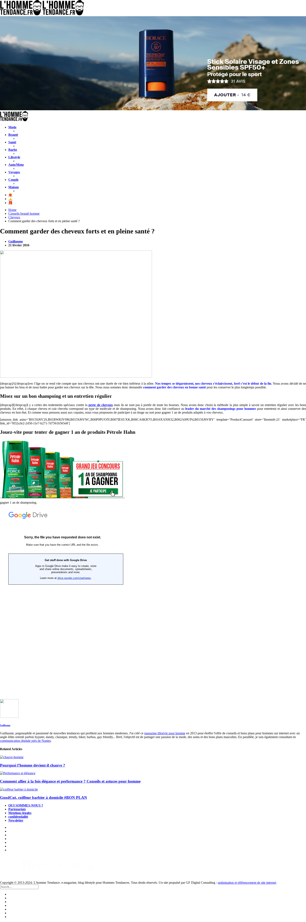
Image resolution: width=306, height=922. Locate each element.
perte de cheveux (100, 405)
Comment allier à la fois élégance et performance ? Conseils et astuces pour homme (70, 781)
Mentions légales (19, 813)
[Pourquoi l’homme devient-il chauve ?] (153, 757)
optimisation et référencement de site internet (247, 882)
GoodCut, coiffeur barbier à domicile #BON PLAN (43, 797)
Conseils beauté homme (24, 213)
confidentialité (18, 816)
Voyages (14, 172)
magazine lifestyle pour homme (164, 733)
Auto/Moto (16, 164)
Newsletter (15, 820)
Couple (13, 179)
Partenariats (17, 809)
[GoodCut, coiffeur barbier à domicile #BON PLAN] (153, 789)
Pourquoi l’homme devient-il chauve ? (32, 765)
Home (12, 210)
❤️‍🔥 (10, 195)
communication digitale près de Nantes (25, 740)
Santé (12, 142)
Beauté (13, 134)
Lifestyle (14, 157)
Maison (13, 187)
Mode (12, 127)
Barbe (12, 149)
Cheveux (14, 217)
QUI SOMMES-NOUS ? (25, 805)
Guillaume (15, 241)
